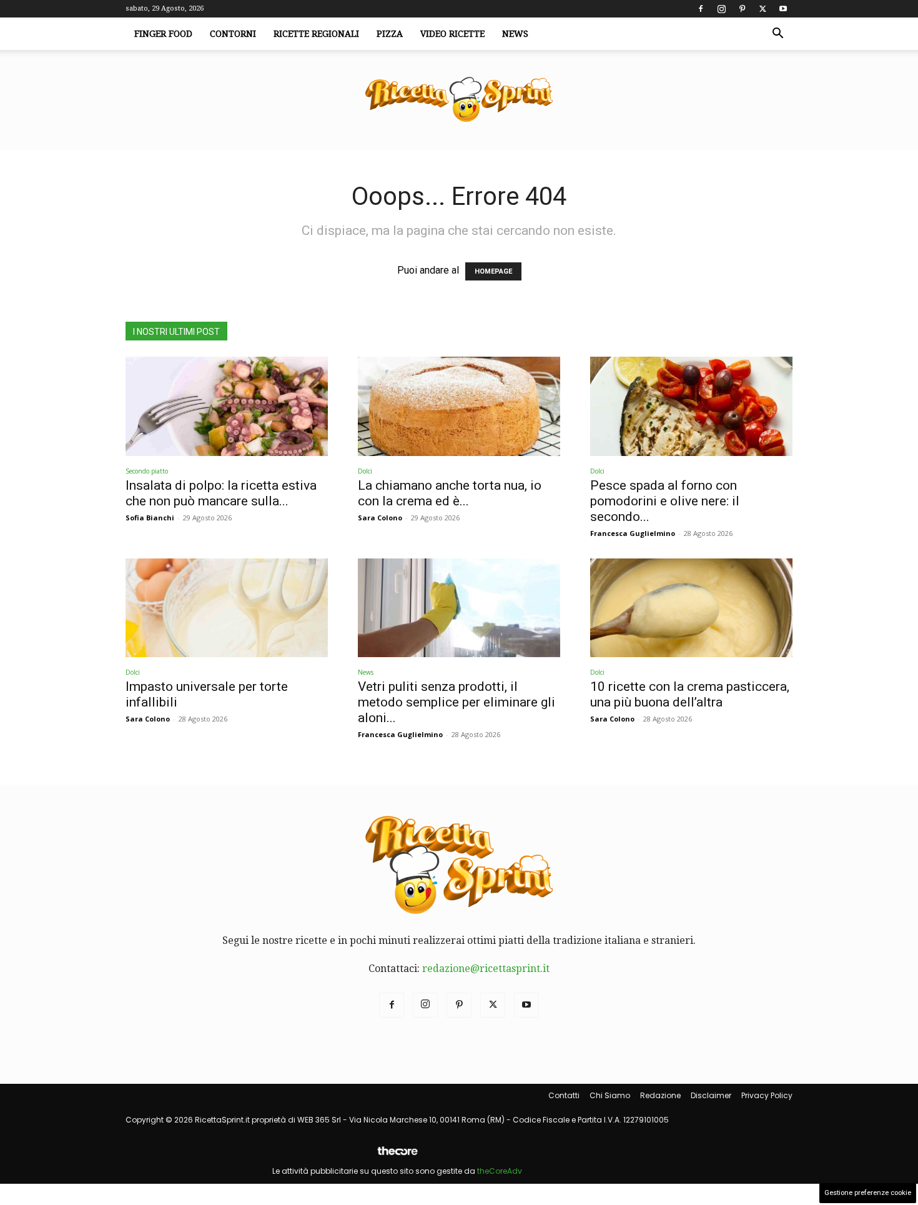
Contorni (233, 34)
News (515, 34)
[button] (777, 34)
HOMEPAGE (493, 271)
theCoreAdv (499, 1171)
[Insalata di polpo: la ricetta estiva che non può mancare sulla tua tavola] (227, 406)
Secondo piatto (147, 471)
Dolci (365, 471)
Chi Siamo (610, 1095)
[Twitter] (762, 9)
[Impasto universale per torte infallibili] (227, 608)
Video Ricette (452, 34)
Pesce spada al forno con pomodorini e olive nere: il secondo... (664, 501)
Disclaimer (711, 1095)
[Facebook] (700, 9)
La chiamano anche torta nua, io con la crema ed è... (449, 493)
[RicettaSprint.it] (459, 100)
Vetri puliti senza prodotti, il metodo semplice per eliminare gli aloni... (456, 702)
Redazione (660, 1095)
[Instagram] (721, 9)
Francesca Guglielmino (632, 533)
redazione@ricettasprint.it (486, 968)
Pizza (390, 34)
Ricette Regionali (316, 34)
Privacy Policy (766, 1095)
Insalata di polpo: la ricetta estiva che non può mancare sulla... (221, 493)
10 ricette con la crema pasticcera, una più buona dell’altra (689, 694)
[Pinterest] (742, 9)
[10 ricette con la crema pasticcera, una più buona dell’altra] (691, 608)
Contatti (564, 1095)
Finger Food (163, 34)
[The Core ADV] (397, 1156)
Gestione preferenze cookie (867, 1193)
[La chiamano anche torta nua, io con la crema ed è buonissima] (459, 406)
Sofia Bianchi (150, 517)
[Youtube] (783, 9)
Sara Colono (380, 517)
